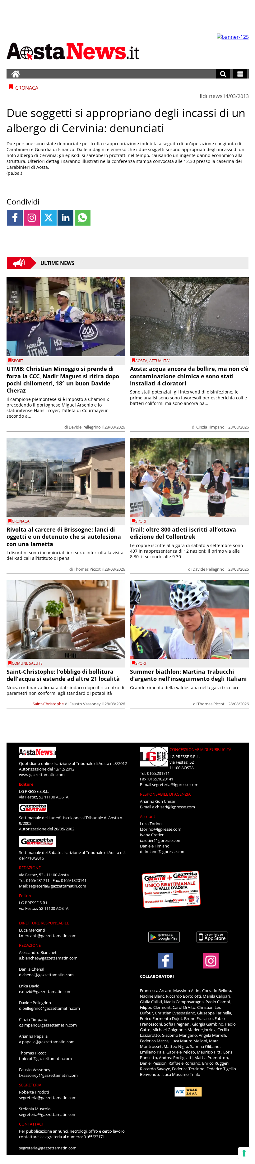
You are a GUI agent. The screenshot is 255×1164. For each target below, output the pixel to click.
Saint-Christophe (48, 704)
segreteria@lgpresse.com (175, 784)
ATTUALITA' (159, 360)
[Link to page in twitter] (49, 218)
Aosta (141, 360)
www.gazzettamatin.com (42, 774)
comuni (19, 663)
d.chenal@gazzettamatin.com (46, 974)
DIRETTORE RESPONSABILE (44, 923)
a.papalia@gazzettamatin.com (47, 1042)
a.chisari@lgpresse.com (173, 807)
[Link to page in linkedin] (65, 218)
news (216, 96)
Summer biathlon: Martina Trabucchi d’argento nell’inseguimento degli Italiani (188, 675)
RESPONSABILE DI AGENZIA (165, 794)
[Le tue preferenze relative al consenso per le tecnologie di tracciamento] (244, 1153)
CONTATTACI (31, 1124)
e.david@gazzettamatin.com (45, 991)
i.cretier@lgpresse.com (161, 840)
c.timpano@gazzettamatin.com (48, 1025)
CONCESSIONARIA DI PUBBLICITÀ (200, 749)
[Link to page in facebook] (15, 218)
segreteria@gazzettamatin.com (57, 886)
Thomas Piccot (87, 569)
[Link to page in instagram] (31, 218)
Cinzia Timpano (210, 427)
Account (147, 816)
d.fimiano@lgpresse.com (163, 851)
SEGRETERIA (30, 1085)
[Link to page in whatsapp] (82, 218)
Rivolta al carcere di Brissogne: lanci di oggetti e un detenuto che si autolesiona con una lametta (64, 537)
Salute (36, 663)
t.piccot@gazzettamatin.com (45, 1058)
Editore (26, 784)
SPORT (17, 360)
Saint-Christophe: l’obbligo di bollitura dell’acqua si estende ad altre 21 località (63, 675)
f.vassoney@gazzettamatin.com (48, 1075)
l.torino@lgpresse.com (160, 829)
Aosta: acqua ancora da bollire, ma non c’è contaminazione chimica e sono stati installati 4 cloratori (189, 376)
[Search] (223, 74)
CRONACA (21, 521)
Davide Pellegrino (85, 427)
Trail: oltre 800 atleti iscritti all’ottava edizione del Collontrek (183, 533)
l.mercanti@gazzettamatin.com (47, 935)
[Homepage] (15, 74)
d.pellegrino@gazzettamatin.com (49, 1008)
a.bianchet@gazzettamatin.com (48, 958)
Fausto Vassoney (85, 704)
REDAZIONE (30, 867)
